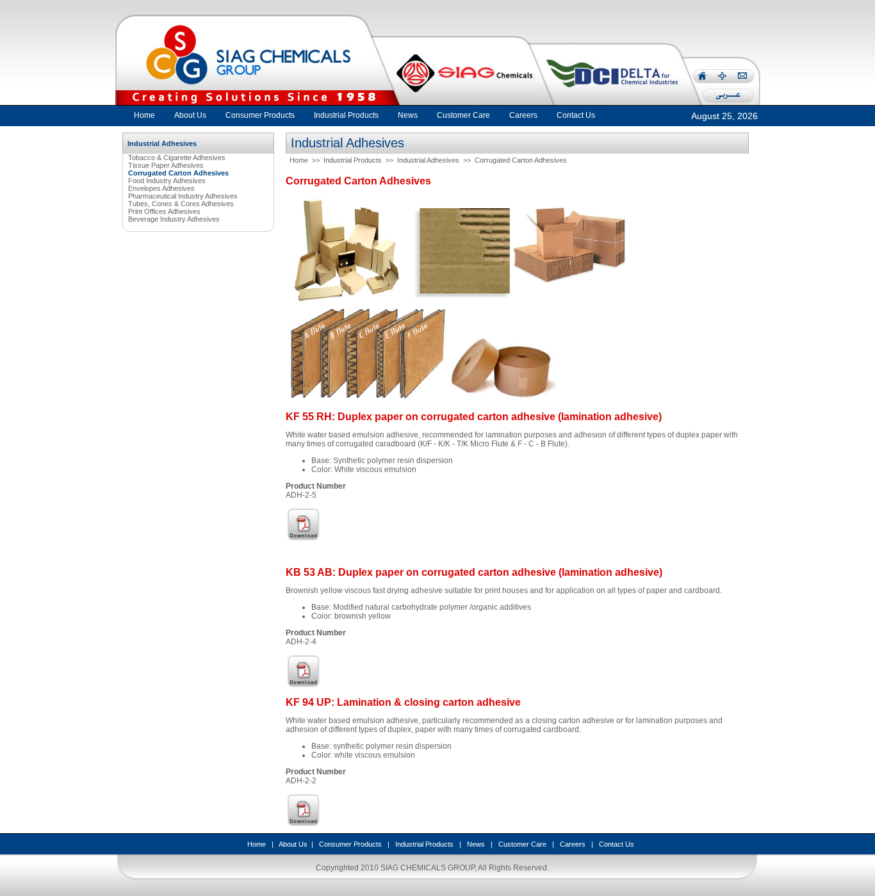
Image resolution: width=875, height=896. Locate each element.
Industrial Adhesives (428, 160)
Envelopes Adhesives (161, 188)
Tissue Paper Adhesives (166, 165)
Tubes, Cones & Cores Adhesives (181, 204)
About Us (293, 844)
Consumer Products (350, 844)
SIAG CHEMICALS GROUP (427, 867)
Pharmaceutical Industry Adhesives (183, 196)
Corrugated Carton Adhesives (521, 160)
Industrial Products (352, 160)
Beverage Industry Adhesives (174, 219)
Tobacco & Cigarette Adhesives (176, 157)
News (476, 844)
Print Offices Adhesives (164, 211)
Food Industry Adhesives (167, 180)
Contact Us (616, 844)
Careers (572, 844)
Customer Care (522, 844)
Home (144, 115)
